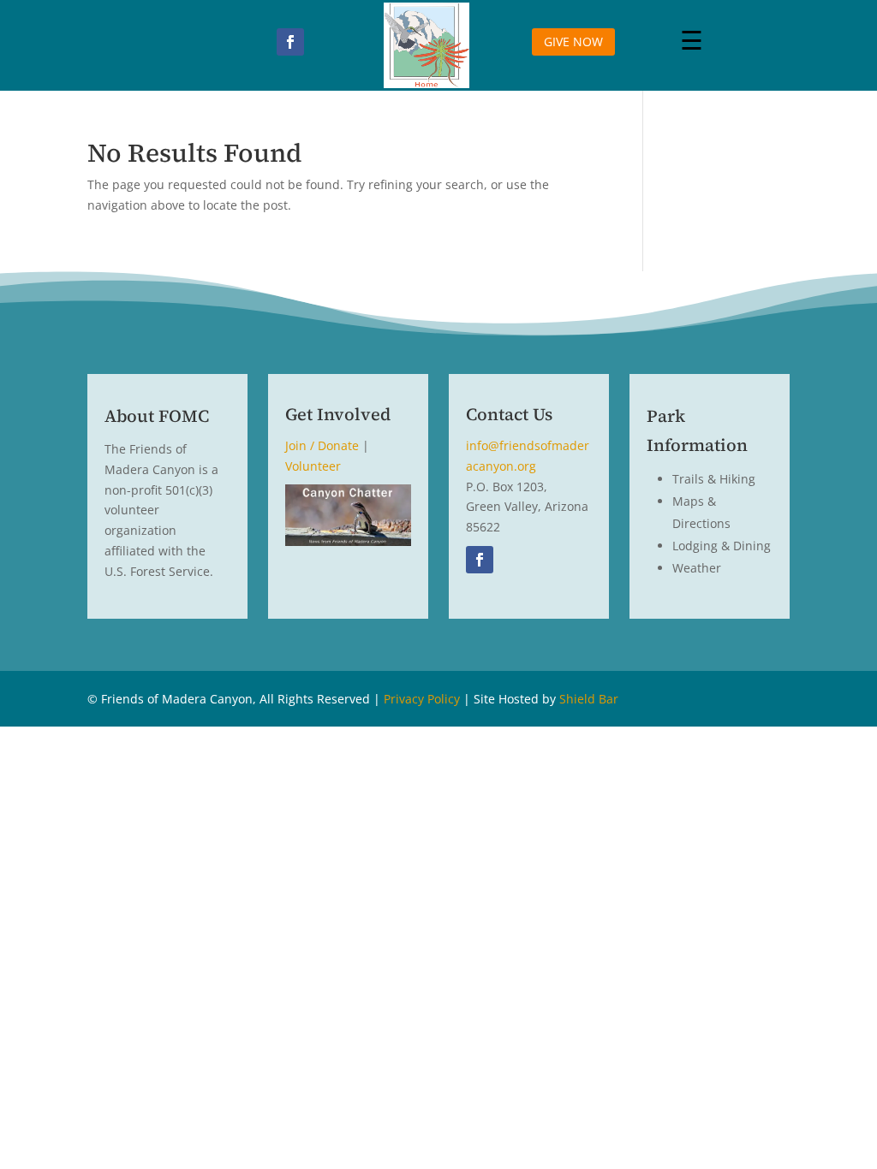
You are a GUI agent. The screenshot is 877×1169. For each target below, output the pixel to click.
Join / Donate (322, 445)
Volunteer (313, 466)
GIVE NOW (573, 41)
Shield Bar (588, 699)
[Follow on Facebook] (290, 42)
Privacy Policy (422, 699)
